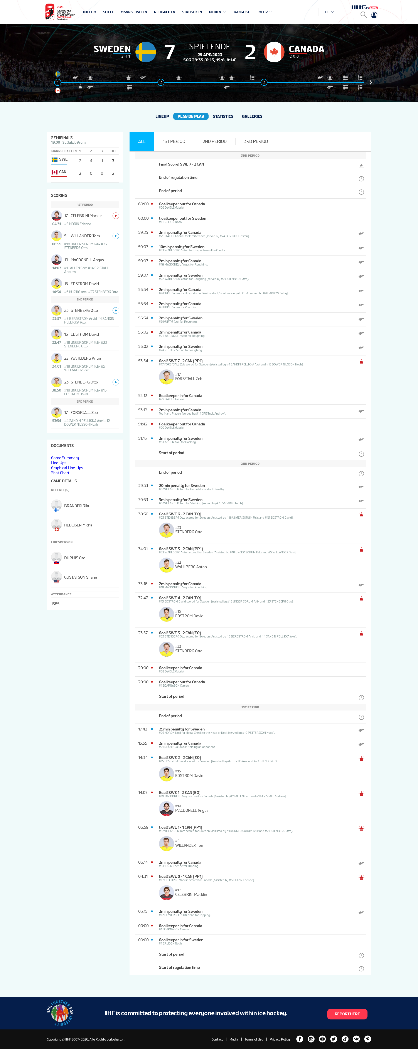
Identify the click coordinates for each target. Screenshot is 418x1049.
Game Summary (65, 458)
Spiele (108, 12)
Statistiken (192, 12)
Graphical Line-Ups (67, 468)
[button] (371, 82)
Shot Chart (60, 473)
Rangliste (242, 12)
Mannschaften (134, 12)
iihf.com (89, 12)
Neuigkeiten (164, 12)
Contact (217, 1039)
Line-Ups (58, 463)
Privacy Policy (280, 1039)
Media (233, 1039)
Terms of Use (254, 1039)
